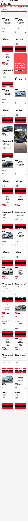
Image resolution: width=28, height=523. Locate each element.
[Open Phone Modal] (22, 2)
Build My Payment (7, 84)
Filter (21, 11)
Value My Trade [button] (7, 86)
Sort (7, 11)
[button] (7, 47)
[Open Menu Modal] (1, 2)
